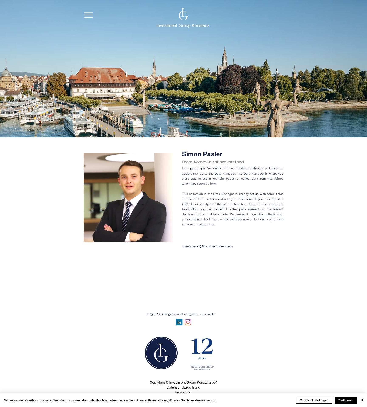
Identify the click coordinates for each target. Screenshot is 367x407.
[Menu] (88, 15)
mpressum (184, 392)
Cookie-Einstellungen (314, 400)
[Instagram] (188, 322)
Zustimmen (345, 400)
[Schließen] (361, 400)
